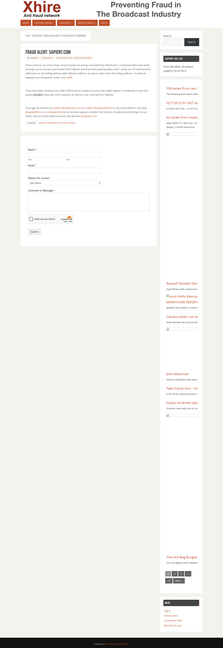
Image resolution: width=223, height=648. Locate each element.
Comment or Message (41, 190)
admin (34, 57)
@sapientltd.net (58, 112)
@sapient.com (89, 116)
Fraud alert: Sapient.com (48, 52)
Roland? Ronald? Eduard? (185, 283)
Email (32, 165)
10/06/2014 (47, 57)
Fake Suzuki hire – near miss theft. (191, 388)
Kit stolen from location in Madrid (191, 117)
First (30, 159)
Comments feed (173, 620)
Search (167, 36)
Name (32, 149)
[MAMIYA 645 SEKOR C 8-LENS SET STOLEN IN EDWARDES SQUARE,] (187, 296)
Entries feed (170, 615)
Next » (178, 580)
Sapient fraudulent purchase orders (57, 122)
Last (68, 159)
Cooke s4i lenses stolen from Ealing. (193, 403)
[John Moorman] (186, 329)
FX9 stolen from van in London (189, 88)
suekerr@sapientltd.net (98, 108)
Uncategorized (82, 57)
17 (168, 580)
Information (64, 57)
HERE (70, 77)
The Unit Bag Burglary (182, 557)
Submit (34, 231)
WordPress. (123, 644)
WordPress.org (172, 625)
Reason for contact (39, 178)
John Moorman (177, 374)
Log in (167, 610)
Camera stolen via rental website (190, 317)
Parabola (110, 644)
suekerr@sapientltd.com (67, 108)
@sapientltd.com (35, 112)
